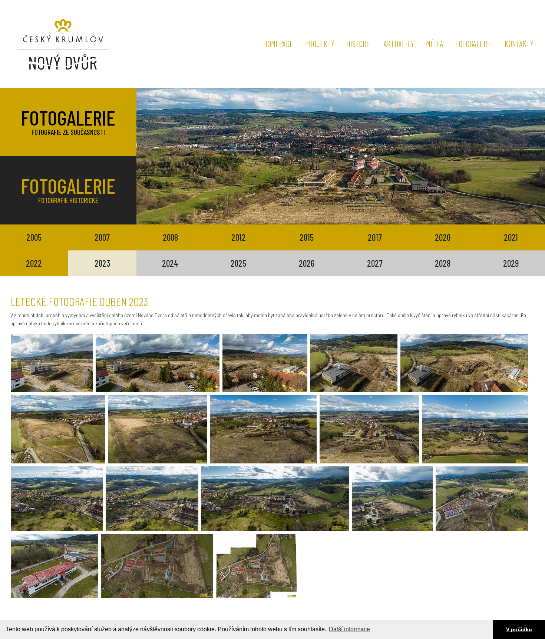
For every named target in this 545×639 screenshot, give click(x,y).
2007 (102, 237)
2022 (34, 263)
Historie (359, 44)
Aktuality (399, 44)
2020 (442, 237)
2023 (102, 263)
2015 (307, 237)
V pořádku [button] (519, 629)
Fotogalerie (474, 44)
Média (434, 44)
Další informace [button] (349, 629)
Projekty (319, 44)
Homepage (278, 44)
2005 (34, 237)
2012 (238, 237)
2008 (170, 237)
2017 (375, 237)
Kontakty (519, 44)
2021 (511, 237)
